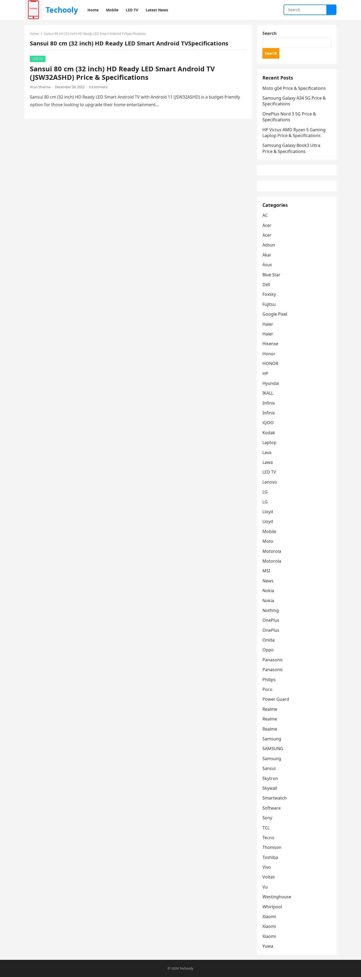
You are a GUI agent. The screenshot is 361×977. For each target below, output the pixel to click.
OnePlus (270, 620)
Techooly (62, 10)
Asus (267, 265)
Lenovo (269, 482)
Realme (269, 709)
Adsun (268, 245)
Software (271, 808)
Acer (266, 225)
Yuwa (267, 946)
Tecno (268, 837)
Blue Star (271, 275)
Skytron (270, 778)
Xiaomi (269, 916)
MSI (266, 571)
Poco (267, 689)
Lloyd (267, 512)
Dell (266, 284)
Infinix (268, 403)
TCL (266, 828)
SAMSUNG (272, 748)
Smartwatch (274, 798)
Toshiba (270, 857)
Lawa (267, 462)
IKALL (267, 393)
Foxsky (269, 294)
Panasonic (272, 660)
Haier (267, 324)
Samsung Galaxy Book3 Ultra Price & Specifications (291, 148)
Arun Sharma (40, 87)
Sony (267, 818)
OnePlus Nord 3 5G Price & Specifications (289, 117)
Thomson (271, 847)
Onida (268, 640)
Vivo (266, 867)
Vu (265, 887)
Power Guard (275, 699)
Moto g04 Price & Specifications (294, 88)
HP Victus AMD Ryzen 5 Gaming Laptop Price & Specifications (294, 132)
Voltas (268, 877)
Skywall (269, 788)
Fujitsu (269, 304)
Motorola (271, 551)
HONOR (270, 363)
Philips (269, 680)
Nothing (270, 610)
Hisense (270, 344)
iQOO (268, 423)
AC (265, 215)
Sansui (269, 768)
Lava (266, 452)
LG (265, 492)
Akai (266, 255)
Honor (268, 354)
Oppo (268, 650)
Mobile (269, 531)
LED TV (38, 59)
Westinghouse (276, 897)
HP (265, 373)
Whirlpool (272, 907)
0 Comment (98, 87)
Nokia (268, 590)
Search (269, 33)
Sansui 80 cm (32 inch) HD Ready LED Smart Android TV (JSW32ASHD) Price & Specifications (122, 73)
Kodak (268, 433)
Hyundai (270, 383)
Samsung (271, 739)
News (268, 581)
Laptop (269, 442)
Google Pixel (274, 314)
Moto (267, 541)
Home (34, 33)
